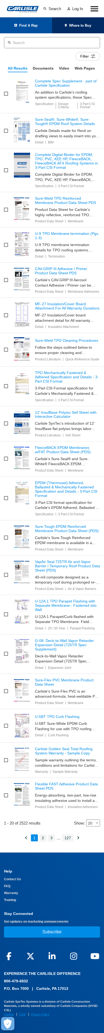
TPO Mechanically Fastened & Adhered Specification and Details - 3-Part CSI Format (67, 377)
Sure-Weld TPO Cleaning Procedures (66, 341)
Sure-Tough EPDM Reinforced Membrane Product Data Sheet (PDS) (67, 529)
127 (68, 838)
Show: (79, 823)
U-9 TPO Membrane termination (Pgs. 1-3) (67, 236)
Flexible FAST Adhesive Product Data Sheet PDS (66, 786)
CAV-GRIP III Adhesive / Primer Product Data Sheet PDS (61, 271)
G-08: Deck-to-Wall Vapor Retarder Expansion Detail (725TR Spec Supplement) (64, 645)
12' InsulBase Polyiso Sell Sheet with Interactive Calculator (66, 415)
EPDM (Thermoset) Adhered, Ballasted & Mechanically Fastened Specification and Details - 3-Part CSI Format (66, 489)
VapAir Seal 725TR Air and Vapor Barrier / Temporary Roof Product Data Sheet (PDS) (67, 566)
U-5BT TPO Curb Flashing (57, 717)
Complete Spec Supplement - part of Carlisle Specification (66, 83)
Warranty (11, 893)
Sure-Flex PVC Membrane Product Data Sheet (64, 682)
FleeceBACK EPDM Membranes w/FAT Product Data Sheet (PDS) (63, 450)
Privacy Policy (40, 1014)
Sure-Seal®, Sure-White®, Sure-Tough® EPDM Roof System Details (65, 122)
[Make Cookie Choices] (7, 1023)
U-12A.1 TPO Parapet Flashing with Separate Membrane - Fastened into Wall (66, 605)
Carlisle (9, 1014)
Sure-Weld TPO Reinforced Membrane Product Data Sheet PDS (65, 200)
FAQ (7, 886)
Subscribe (52, 932)
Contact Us (12, 879)
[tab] (17, 68)
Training (10, 900)
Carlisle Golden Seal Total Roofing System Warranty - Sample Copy (64, 751)
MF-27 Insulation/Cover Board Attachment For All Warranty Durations (67, 306)
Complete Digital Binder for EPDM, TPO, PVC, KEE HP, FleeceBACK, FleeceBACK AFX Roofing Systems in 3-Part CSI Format (66, 161)
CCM (22, 1014)
